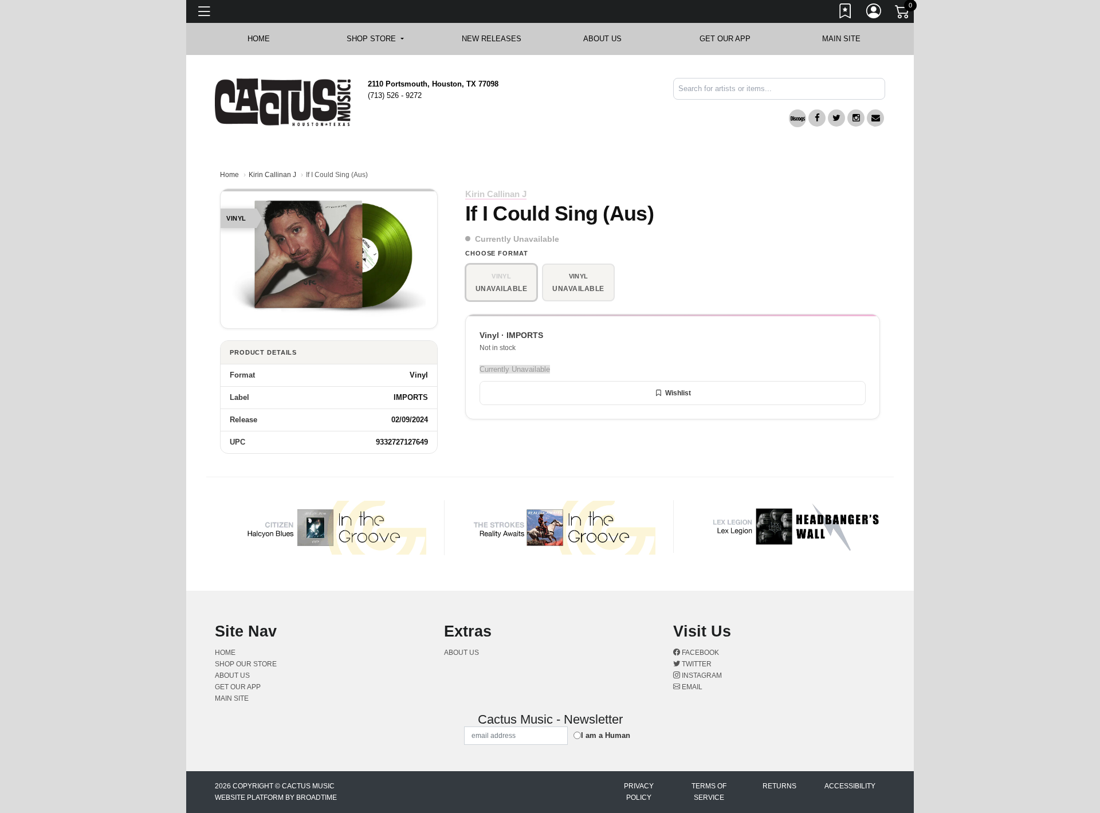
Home (229, 175)
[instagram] (856, 118)
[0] (903, 13)
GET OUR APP (725, 38)
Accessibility (849, 786)
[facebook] (817, 118)
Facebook (699, 653)
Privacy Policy (639, 792)
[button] (374, 39)
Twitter (696, 664)
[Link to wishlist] (846, 13)
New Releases (491, 38)
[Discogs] (797, 118)
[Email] (875, 118)
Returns (779, 786)
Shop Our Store (246, 664)
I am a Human (605, 735)
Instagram (701, 675)
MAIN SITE (841, 38)
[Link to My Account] (874, 13)
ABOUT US (608, 38)
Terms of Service (709, 792)
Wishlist (678, 393)
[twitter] (836, 118)
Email (691, 687)
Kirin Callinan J (272, 175)
